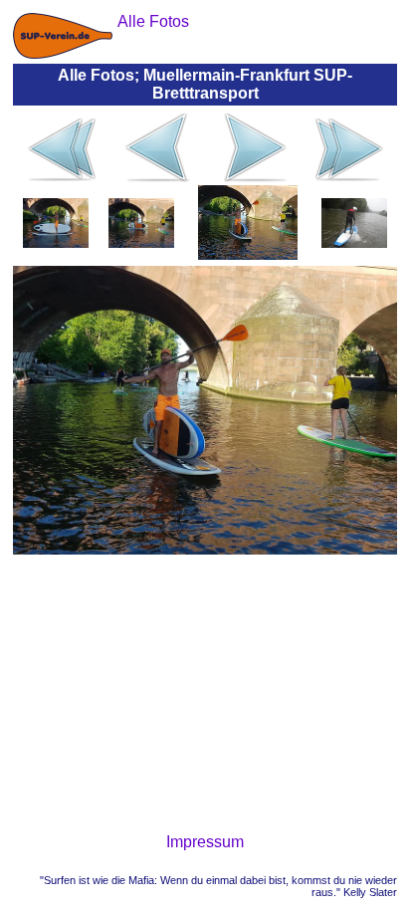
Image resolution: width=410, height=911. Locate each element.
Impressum (205, 841)
